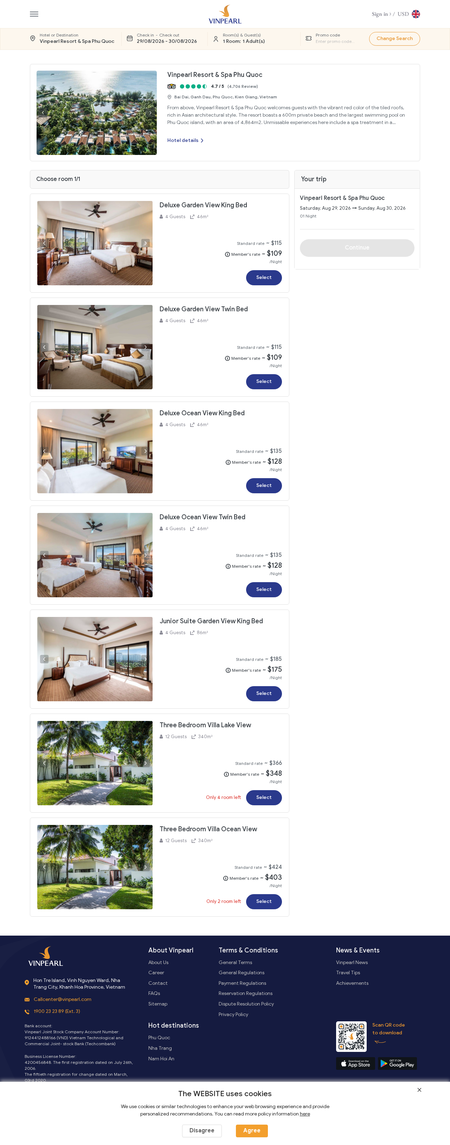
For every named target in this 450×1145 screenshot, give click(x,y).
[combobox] (337, 41)
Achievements (352, 983)
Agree (252, 1130)
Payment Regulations (242, 983)
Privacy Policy (233, 1014)
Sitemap (157, 1004)
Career (156, 973)
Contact (158, 983)
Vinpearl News (352, 962)
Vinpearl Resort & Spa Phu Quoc (214, 75)
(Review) (242, 86)
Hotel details (183, 140)
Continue (357, 247)
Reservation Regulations (245, 993)
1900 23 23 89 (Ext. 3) (57, 1011)
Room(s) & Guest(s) (242, 35)
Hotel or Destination (59, 35)
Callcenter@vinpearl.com (62, 999)
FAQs (154, 993)
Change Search (395, 38)
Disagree (201, 1130)
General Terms (235, 962)
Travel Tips (348, 973)
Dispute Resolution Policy (246, 1004)
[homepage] (225, 14)
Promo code (328, 35)
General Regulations (241, 973)
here (305, 1114)
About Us (158, 962)
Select (264, 277)
